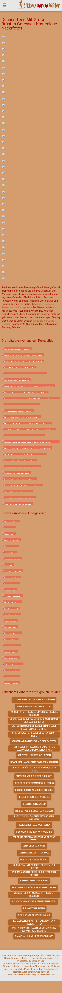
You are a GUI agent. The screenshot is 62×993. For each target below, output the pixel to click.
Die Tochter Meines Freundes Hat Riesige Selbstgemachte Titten (34, 727)
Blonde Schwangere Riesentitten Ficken (34, 901)
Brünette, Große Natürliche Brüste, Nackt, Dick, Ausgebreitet (34, 720)
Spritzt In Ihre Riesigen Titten (34, 755)
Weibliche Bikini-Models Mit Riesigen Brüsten (34, 894)
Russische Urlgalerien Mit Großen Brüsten (34, 818)
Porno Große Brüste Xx (34, 859)
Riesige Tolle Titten (34, 908)
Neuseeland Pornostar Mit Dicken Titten (34, 741)
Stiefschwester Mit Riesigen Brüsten (34, 699)
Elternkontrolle (9, 955)
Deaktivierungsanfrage (28, 955)
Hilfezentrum (53, 955)
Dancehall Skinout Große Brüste (34, 936)
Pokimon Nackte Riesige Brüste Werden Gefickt (34, 873)
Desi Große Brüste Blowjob (34, 915)
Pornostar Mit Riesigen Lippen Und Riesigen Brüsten (34, 713)
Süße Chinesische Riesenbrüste (34, 776)
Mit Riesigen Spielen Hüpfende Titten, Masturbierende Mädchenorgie (34, 748)
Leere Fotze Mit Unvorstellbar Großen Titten (34, 839)
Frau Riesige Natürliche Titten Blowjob (34, 887)
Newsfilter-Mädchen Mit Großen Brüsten (34, 762)
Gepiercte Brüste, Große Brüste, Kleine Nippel (34, 769)
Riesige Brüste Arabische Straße (34, 790)
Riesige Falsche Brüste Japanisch (34, 811)
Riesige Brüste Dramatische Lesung (34, 783)
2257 (43, 955)
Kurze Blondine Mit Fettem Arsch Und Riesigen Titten (34, 922)
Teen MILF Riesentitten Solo (34, 853)
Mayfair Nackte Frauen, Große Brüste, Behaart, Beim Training (34, 929)
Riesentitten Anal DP (34, 804)
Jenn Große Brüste (34, 846)
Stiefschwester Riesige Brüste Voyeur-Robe (34, 734)
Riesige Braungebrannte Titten (34, 706)
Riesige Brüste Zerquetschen (34, 825)
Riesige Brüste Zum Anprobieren (34, 832)
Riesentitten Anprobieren (34, 880)
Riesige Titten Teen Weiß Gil (34, 797)
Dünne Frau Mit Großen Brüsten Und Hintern (34, 866)
